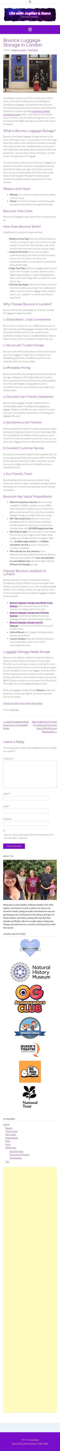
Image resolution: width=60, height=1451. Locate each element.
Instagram (32, 1443)
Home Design (11, 1137)
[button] (30, 29)
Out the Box (34, 1440)
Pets (7, 1141)
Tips (16, 709)
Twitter (45, 1443)
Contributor (33, 50)
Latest (6, 1124)
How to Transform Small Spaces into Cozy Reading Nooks (15, 724)
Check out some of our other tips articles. (23, 703)
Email (6, 806)
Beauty (8, 1128)
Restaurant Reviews (19, 1154)
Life (12, 709)
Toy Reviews (16, 1157)
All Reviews (10, 1147)
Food (7, 1144)
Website (7, 819)
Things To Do (11, 1131)
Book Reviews (16, 1151)
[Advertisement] (30, 1290)
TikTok (39, 1443)
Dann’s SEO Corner (20, 1443)
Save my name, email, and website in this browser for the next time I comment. (29, 836)
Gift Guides (10, 1134)
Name (6, 793)
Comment (8, 758)
